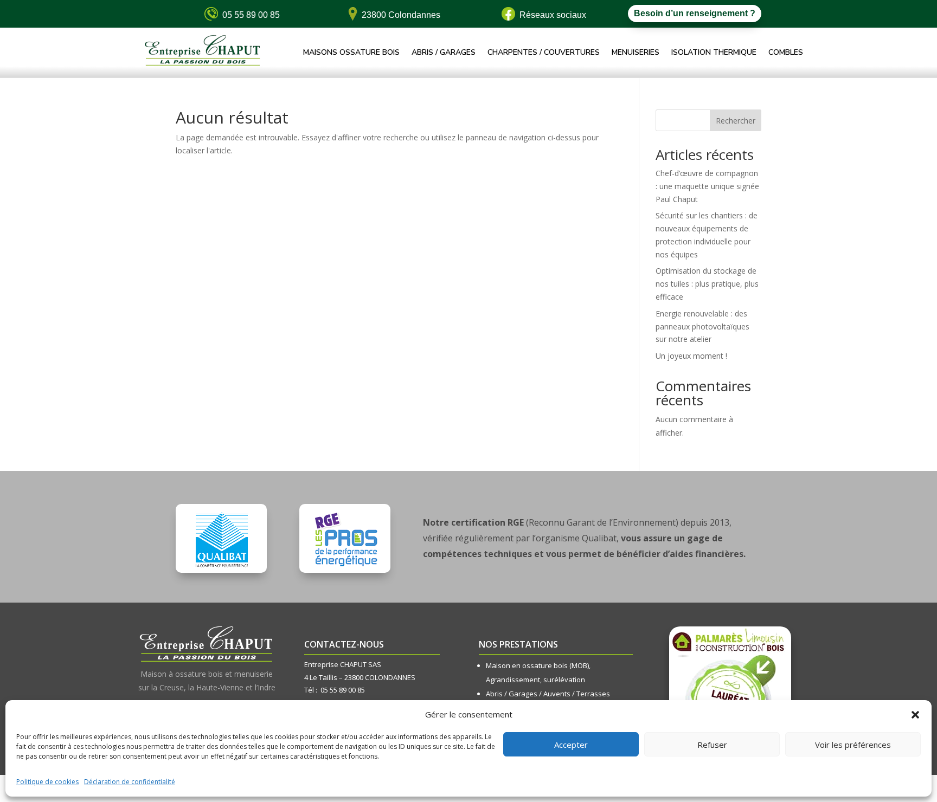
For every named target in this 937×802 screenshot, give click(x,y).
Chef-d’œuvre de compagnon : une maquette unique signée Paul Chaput (707, 186)
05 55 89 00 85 (342, 690)
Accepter (571, 744)
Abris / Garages (444, 53)
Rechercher (735, 120)
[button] (915, 714)
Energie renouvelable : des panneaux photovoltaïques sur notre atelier (702, 326)
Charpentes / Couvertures (543, 53)
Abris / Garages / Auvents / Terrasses (548, 693)
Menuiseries (635, 53)
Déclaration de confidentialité (129, 781)
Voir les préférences (853, 744)
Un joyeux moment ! (691, 356)
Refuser (712, 744)
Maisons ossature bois (351, 53)
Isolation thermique (713, 53)
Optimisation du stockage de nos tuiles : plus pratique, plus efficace (707, 284)
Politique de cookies (47, 781)
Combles (785, 53)
